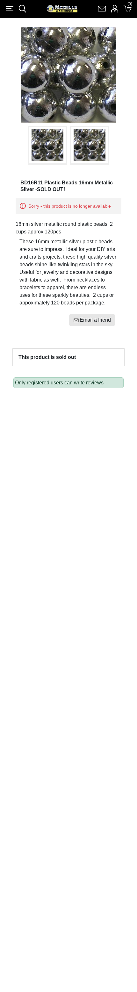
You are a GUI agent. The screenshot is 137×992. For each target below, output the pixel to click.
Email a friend (95, 320)
